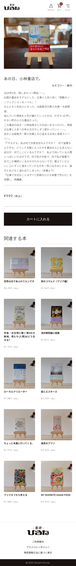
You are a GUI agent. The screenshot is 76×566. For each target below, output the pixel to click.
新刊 (69, 85)
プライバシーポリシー (38, 547)
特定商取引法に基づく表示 (38, 552)
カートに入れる (38, 219)
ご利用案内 (38, 541)
